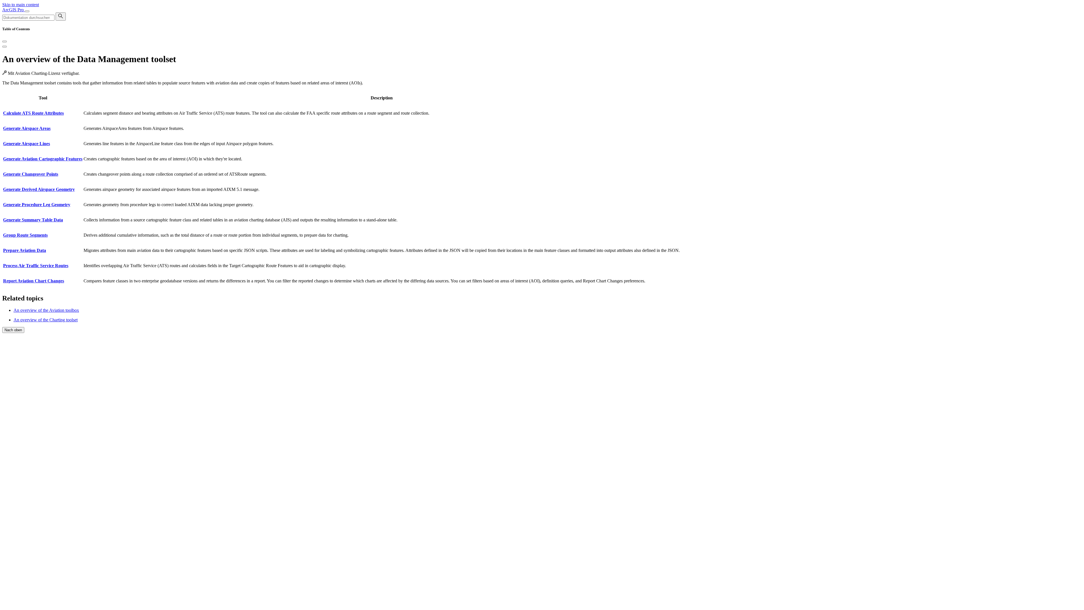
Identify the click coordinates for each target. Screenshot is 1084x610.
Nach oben (13, 330)
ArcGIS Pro (13, 9)
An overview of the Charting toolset (46, 319)
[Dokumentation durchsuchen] (61, 16)
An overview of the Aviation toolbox (46, 310)
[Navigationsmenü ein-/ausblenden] (27, 11)
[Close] (4, 41)
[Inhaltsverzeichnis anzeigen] (4, 46)
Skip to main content (20, 4)
